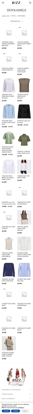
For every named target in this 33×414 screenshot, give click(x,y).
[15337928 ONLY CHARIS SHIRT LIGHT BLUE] (9, 111)
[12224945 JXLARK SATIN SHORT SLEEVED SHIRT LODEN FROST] (9, 138)
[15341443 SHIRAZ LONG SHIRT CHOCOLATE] (24, 59)
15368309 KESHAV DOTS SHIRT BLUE (8, 280)
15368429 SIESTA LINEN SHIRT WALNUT (22, 96)
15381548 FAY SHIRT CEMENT (8, 227)
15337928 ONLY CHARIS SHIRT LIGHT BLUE (8, 122)
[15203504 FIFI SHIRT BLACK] (24, 319)
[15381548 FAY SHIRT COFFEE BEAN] (24, 193)
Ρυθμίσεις (25, 411)
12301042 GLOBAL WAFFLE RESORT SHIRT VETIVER (8, 354)
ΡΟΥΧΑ (13, 16)
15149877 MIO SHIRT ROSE (8, 304)
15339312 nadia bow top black (23, 122)
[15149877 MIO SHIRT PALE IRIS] (24, 270)
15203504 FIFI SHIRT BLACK (24, 329)
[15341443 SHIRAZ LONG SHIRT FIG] (9, 59)
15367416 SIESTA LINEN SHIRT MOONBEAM (7, 254)
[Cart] (30, 3)
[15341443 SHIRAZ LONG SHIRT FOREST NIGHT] (24, 33)
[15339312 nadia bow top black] (24, 111)
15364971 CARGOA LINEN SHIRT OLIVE (23, 152)
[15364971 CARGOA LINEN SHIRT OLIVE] (24, 140)
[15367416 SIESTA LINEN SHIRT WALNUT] (24, 217)
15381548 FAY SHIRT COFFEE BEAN (23, 203)
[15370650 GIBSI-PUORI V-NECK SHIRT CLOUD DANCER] (24, 244)
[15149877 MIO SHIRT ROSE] (9, 294)
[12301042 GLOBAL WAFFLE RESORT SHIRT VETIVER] (9, 343)
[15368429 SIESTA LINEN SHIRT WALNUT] (24, 85)
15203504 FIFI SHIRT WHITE (8, 329)
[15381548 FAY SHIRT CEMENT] (9, 217)
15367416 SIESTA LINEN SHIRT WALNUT (22, 228)
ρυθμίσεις (21, 407)
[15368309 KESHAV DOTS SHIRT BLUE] (9, 270)
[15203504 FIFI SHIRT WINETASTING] (24, 294)
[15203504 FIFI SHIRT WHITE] (9, 319)
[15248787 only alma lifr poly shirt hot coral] (9, 193)
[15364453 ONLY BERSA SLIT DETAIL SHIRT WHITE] (9, 167)
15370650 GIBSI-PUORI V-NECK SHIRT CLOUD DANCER (24, 254)
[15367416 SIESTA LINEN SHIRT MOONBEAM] (9, 244)
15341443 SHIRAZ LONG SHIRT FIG (7, 69)
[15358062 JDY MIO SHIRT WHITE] (24, 167)
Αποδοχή (6, 411)
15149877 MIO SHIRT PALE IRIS (24, 280)
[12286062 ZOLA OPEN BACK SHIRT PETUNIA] (9, 85)
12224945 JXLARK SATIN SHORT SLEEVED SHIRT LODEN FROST (7, 149)
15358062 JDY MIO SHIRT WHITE (23, 177)
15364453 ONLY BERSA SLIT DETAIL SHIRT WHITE (8, 177)
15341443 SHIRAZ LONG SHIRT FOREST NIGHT (24, 43)
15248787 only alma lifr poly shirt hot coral (8, 203)
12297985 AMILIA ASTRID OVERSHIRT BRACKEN (8, 43)
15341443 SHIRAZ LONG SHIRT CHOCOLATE (23, 70)
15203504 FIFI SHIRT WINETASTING (24, 304)
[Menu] (3, 2)
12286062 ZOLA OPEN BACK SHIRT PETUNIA (8, 96)
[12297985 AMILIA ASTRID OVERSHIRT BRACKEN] (9, 33)
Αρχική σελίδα (6, 16)
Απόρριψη (15, 411)
